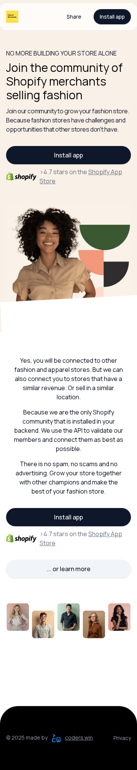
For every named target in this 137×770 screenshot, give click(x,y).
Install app (112, 16)
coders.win (79, 737)
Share (74, 16)
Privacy (122, 737)
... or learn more (69, 569)
